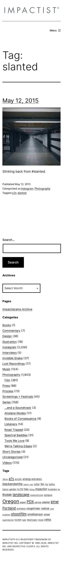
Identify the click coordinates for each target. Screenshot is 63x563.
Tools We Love (14, 440)
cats (31, 484)
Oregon (10, 501)
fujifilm (52, 484)
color (37, 484)
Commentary (11, 330)
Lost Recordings (13, 363)
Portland (9, 508)
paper (23, 502)
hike (26, 489)
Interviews (9, 352)
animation (36, 479)
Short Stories (11, 451)
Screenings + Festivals (17, 396)
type (24, 520)
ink (59, 489)
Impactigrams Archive (17, 309)
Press (6, 385)
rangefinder (33, 508)
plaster (46, 502)
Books (6, 325)
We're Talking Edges (18, 446)
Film (7, 380)
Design (7, 336)
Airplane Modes (15, 413)
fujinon (5, 489)
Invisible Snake (12, 358)
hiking (31, 489)
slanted (22, 193)
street (47, 514)
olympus (48, 495)
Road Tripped (14, 429)
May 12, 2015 (20, 100)
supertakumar (8, 520)
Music (6, 369)
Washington (32, 520)
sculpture (6, 514)
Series (6, 402)
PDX (30, 501)
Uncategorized (12, 457)
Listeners (11, 424)
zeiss (47, 519)
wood (40, 520)
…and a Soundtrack (18, 407)
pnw (55, 501)
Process (7, 391)
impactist (41, 489)
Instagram (27, 188)
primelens (21, 508)
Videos (7, 462)
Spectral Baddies (16, 435)
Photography (42, 188)
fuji (46, 484)
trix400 (18, 520)
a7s (14, 193)
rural (52, 509)
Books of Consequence (20, 418)
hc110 (20, 489)
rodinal (45, 508)
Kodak (7, 495)
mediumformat (36, 495)
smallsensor (35, 514)
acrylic (18, 479)
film (42, 484)
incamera (52, 489)
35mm (5, 479)
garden (12, 489)
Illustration (9, 341)
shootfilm (18, 514)
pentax (38, 502)
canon (26, 484)
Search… (8, 239)
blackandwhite (12, 484)
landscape (21, 494)
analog (27, 478)
